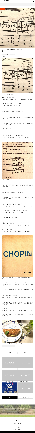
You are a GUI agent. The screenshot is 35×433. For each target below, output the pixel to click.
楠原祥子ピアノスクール (17, 423)
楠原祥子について (17, 418)
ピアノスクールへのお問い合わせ (17, 429)
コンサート (17, 421)
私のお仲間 (17, 426)
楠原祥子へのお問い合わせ (17, 427)
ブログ (17, 424)
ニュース (17, 420)
